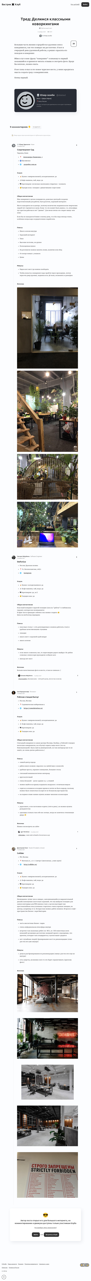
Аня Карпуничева (23, 691)
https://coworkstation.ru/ (33, 708)
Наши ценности (12, 1264)
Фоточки (20, 284)
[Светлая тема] (81, 1265)
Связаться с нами (44, 1264)
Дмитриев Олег (22, 848)
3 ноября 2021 (21, 146)
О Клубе (4, 1264)
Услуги (19, 173)
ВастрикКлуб (11, 4)
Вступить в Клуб (51, 1234)
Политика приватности (31, 1264)
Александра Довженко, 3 (32, 157)
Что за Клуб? (75, 4)
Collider (20, 853)
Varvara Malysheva (23, 556)
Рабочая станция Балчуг (28, 697)
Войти (85, 4)
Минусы (20, 266)
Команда (20, 1264)
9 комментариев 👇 (20, 127)
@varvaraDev (22, 679)
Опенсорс (5, 1267)
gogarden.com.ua (30, 164)
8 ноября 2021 (35, 832)
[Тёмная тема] (87, 1265)
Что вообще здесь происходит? (45, 1227)
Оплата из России (14, 1267)
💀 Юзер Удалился (23, 144)
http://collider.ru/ (30, 864)
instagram (27, 573)
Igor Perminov (25, 832)
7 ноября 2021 (38, 675)
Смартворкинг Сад (25, 150)
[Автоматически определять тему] (84, 1265)
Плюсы (20, 227)
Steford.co (21, 562)
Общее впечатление (25, 196)
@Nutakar (21, 835)
